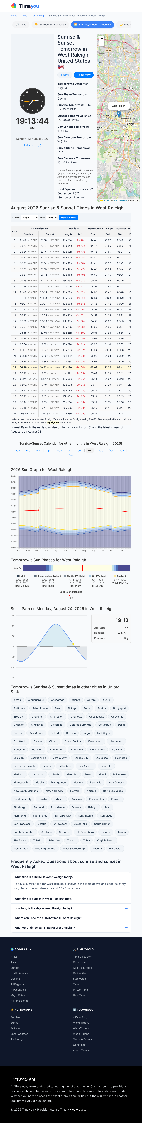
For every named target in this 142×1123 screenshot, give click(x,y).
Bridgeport (119, 708)
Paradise (76, 799)
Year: (42, 217)
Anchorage (57, 699)
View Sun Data (68, 217)
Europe (15, 967)
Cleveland (57, 724)
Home (14, 15)
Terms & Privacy (82, 1039)
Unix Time (79, 995)
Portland (39, 807)
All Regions (17, 984)
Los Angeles (86, 765)
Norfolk (91, 790)
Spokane (46, 832)
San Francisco (22, 823)
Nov (121, 450)
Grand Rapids (73, 741)
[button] (119, 114)
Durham (71, 733)
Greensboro (95, 741)
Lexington (121, 757)
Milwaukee (119, 774)
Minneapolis (21, 782)
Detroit (55, 733)
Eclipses (16, 1028)
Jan (17, 450)
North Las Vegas (113, 790)
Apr (49, 450)
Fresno (38, 741)
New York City (54, 790)
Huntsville (77, 749)
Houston (37, 749)
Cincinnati (37, 724)
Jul (80, 450)
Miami (102, 774)
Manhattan (37, 774)
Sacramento (40, 815)
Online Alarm (80, 973)
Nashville (95, 782)
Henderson (116, 741)
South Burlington (24, 832)
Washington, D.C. (45, 848)
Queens (76, 807)
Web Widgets (81, 1028)
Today (66, 75)
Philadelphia (96, 799)
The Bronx (20, 840)
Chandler (37, 716)
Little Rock (65, 765)
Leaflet (106, 200)
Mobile (40, 782)
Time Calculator (82, 956)
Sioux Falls (80, 823)
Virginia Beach (105, 840)
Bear (57, 708)
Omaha (43, 799)
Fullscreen (32, 145)
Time (21, 24)
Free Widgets (78, 1109)
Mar (38, 450)
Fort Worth (20, 741)
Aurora (91, 699)
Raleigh (92, 807)
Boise (87, 708)
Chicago (19, 724)
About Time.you (82, 1050)
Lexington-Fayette (25, 765)
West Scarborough (74, 848)
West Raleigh (38, 15)
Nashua (78, 782)
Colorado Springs (80, 724)
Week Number (81, 1033)
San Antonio (85, 815)
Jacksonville (38, 757)
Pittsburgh (20, 807)
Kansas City (81, 757)
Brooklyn (19, 716)
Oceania (15, 978)
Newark (74, 790)
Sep (100, 450)
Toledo (37, 840)
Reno (107, 807)
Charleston (56, 716)
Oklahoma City (22, 799)
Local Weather (19, 1033)
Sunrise (15, 1017)
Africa (14, 956)
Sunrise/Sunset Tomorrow (92, 24)
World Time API (82, 1022)
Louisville (106, 765)
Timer (76, 984)
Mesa (88, 774)
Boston (101, 708)
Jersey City (60, 757)
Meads (55, 774)
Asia (13, 962)
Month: (16, 217)
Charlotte (76, 716)
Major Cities (18, 995)
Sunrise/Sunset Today (50, 24)
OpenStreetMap (120, 200)
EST (33, 127)
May (59, 450)
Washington (21, 848)
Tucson (71, 840)
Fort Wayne (103, 733)
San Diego (106, 815)
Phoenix (116, 799)
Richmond (20, 815)
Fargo (86, 733)
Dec (71, 455)
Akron (17, 699)
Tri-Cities (54, 840)
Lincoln (47, 765)
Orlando (59, 799)
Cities (24, 15)
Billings (72, 708)
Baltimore (19, 708)
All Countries (18, 989)
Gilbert (53, 741)
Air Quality (17, 1039)
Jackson (19, 757)
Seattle (42, 823)
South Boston (102, 823)
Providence (58, 807)
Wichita (97, 848)
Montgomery (58, 782)
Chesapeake (96, 716)
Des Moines (36, 733)
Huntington (56, 749)
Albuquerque (36, 699)
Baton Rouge (40, 708)
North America (19, 973)
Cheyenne (117, 716)
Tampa (122, 832)
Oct (111, 450)
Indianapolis (97, 749)
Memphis (72, 774)
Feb (28, 450)
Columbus (104, 724)
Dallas (121, 724)
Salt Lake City (63, 815)
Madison (19, 774)
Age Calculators (82, 967)
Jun (70, 450)
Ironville (117, 749)
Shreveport (60, 823)
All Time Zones (19, 1000)
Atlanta (76, 699)
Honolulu (19, 749)
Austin (107, 699)
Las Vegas (102, 757)
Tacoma (105, 832)
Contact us (79, 1044)
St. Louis (64, 832)
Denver (18, 733)
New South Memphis (26, 790)
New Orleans (116, 782)
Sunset (15, 1022)
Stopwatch (79, 978)
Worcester (115, 848)
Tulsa (86, 840)
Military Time (80, 989)
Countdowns (81, 962)
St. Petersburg (85, 832)
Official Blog (80, 1017)
